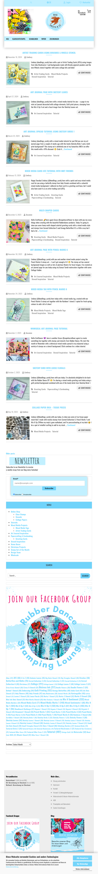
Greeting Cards (57, 194)
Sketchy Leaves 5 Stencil (31, 723)
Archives (9, 744)
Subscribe (49, 488)
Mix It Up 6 (77, 705)
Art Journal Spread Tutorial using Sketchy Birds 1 (49, 131)
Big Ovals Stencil (53, 678)
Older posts (10, 453)
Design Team (16, 552)
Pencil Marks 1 (42, 711)
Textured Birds (81, 726)
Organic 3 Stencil (73, 709)
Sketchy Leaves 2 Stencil (54, 720)
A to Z (25, 677)
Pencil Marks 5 (18, 714)
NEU (7, 39)
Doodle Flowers (63, 687)
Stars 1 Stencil (50, 725)
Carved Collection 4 (55, 681)
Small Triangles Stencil (32, 726)
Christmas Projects (18, 547)
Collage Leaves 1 (50, 684)
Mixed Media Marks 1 (52, 702)
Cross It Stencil (31, 687)
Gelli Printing (43, 690)
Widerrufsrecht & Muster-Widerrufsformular (66, 796)
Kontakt (55, 788)
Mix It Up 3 (34, 706)
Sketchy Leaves (14, 720)
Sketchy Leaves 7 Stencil (76, 723)
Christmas (25, 684)
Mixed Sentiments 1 (75, 702)
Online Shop (15, 511)
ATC (17, 677)
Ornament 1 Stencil (24, 711)
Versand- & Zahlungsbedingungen (63, 792)
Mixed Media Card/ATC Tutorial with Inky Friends (49, 170)
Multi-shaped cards (49, 210)
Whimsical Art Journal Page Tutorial (49, 328)
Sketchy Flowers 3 (78, 717)
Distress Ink (47, 687)
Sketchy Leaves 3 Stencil (74, 720)
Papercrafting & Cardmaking (42, 197)
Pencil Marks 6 (33, 714)
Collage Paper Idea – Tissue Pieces (49, 407)
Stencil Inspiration (39, 76)
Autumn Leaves (37, 677)
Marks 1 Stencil (51, 696)
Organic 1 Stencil (42, 709)
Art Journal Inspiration (43, 113)
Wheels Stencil (24, 735)
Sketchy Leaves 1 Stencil (33, 720)
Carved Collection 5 (73, 681)
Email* (15, 479)
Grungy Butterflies (61, 690)
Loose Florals (36, 696)
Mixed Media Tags (59, 310)
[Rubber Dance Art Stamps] (41, 21)
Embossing (28, 690)
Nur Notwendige (82, 864)
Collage (37, 684)
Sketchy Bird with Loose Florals (49, 368)
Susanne (28, 214)
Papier (43, 39)
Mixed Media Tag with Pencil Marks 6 (49, 289)
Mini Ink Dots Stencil (15, 699)
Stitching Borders (66, 726)
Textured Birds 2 (14, 728)
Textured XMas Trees (18, 732)
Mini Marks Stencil (34, 699)
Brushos (84, 677)
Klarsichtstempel (18, 39)
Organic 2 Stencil (58, 709)
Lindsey (29, 57)
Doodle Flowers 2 (79, 687)
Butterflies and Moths (17, 680)
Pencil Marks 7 (49, 714)
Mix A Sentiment (73, 699)
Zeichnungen (54, 39)
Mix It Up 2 (22, 705)
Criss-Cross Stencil (14, 687)
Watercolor (80, 731)
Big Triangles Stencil (70, 678)
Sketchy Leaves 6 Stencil (54, 723)
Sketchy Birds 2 (44, 717)
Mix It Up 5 (62, 705)
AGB (54, 800)
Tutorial (51, 76)
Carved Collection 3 (37, 681)
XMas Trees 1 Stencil (40, 735)
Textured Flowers (29, 728)
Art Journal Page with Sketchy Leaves (49, 92)
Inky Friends (35, 693)
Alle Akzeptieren (82, 858)
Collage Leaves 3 (82, 684)
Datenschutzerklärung (12, 867)
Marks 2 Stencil (66, 696)
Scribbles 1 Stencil (14, 717)
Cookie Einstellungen (59, 808)
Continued (85, 72)
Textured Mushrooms (45, 728)
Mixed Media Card (30, 702)
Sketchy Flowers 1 (61, 717)
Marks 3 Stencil (83, 696)
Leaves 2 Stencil (22, 696)
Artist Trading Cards (42, 73)
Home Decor (15, 544)
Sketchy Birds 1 (30, 717)
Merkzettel (86, 2)
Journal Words (64, 693)
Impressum (56, 785)
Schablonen (33, 39)
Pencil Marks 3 (73, 711)
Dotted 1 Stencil (14, 690)
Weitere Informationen (82, 869)
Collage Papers (21, 519)
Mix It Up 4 (48, 705)
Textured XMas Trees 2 (37, 732)
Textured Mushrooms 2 (64, 728)
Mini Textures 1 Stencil (53, 699)
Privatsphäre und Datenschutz (61, 804)
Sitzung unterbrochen (59, 781)
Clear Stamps (21, 514)
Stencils (19, 517)
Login (67, 2)
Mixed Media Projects (59, 73)
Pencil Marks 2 (58, 712)
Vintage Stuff (67, 732)
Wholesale (15, 555)
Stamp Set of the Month (20, 549)
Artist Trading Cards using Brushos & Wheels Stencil (49, 52)
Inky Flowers (22, 693)
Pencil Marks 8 (65, 714)
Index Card (76, 690)
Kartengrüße (78, 693)
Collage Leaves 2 (66, 684)
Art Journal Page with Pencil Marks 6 (49, 249)
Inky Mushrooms (50, 693)
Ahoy (9, 678)
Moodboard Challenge (24, 709)
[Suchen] (31, 3)
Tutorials (14, 522)
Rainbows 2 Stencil (82, 714)
